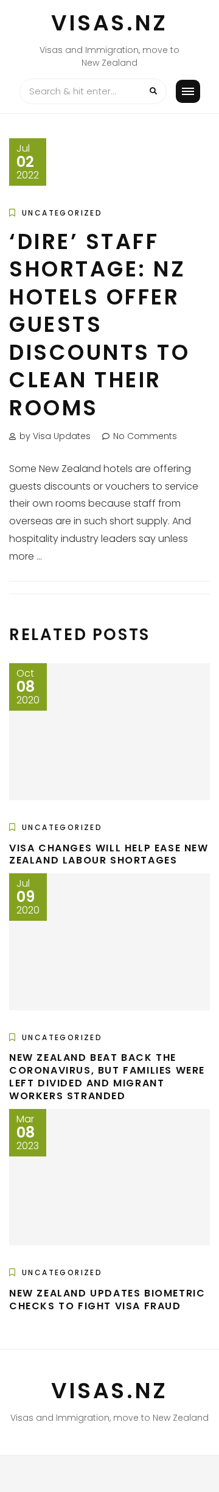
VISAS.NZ (109, 22)
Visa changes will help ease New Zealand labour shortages (109, 854)
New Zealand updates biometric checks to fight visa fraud (107, 1299)
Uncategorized (62, 213)
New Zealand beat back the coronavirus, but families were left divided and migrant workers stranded (107, 1076)
